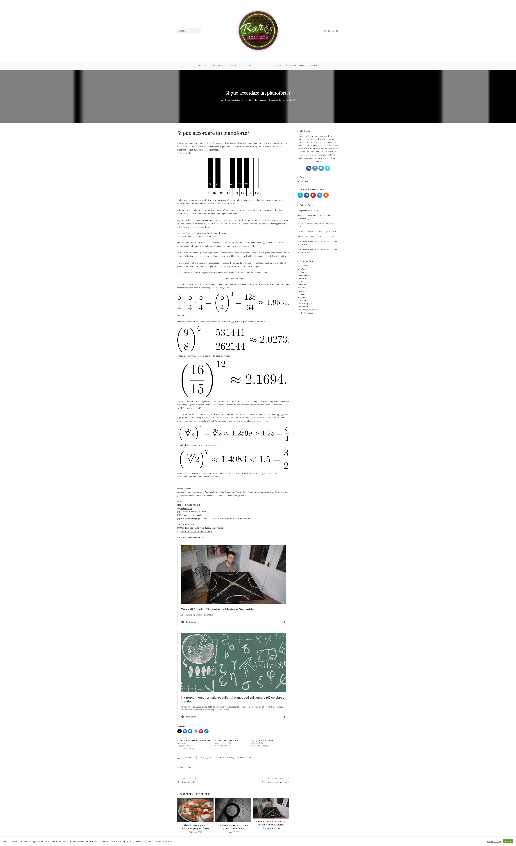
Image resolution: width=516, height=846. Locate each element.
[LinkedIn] (321, 168)
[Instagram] (315, 168)
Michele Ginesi (187, 767)
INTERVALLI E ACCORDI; (191, 505)
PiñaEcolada (303, 281)
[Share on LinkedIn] (319, 195)
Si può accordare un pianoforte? (282, 100)
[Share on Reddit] (326, 195)
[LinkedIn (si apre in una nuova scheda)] (337, 31)
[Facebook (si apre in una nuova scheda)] (329, 31)
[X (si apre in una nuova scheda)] (325, 31)
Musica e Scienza (245, 757)
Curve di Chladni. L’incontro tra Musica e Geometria (271, 823)
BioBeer (301, 272)
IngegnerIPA (302, 291)
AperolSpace (303, 266)
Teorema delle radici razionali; (193, 511)
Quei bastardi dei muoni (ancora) (311, 223)
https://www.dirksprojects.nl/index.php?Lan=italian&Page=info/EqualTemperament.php (217, 518)
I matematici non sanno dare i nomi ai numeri (316, 215)
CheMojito (302, 278)
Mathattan (302, 294)
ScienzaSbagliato (305, 303)
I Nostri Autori (303, 181)
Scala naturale (186, 508)
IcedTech (301, 288)
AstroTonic (302, 269)
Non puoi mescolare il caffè (226, 740)
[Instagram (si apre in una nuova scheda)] (333, 31)
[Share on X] (300, 195)
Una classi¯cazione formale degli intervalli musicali (202, 528)
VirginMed (302, 300)
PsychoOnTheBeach (306, 313)
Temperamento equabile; (191, 515)
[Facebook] (308, 168)
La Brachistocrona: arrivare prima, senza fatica (233, 827)
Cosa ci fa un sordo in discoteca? (311, 231)
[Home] (222, 100)
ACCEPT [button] (508, 841)
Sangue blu (302, 210)
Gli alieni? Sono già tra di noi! (309, 236)
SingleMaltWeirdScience (307, 310)
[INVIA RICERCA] (198, 31)
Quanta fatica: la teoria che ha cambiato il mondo (317, 241)
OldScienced (303, 306)
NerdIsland (302, 297)
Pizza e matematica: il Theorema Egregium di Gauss (195, 827)
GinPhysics (302, 284)
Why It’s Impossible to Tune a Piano (196, 531)
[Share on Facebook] (306, 195)
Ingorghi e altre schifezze (262, 740)
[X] (327, 168)
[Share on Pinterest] (313, 195)
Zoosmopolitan (304, 275)
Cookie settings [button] (494, 841)
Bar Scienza (186, 757)
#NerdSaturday (227, 757)
